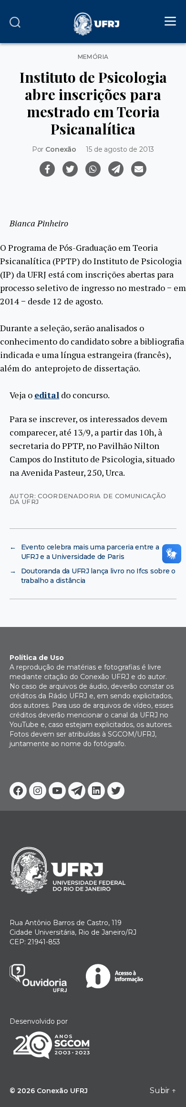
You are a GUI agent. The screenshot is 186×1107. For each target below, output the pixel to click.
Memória (93, 57)
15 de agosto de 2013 (120, 149)
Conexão (60, 149)
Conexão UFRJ (62, 1090)
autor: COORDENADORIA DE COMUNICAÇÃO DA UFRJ (88, 498)
